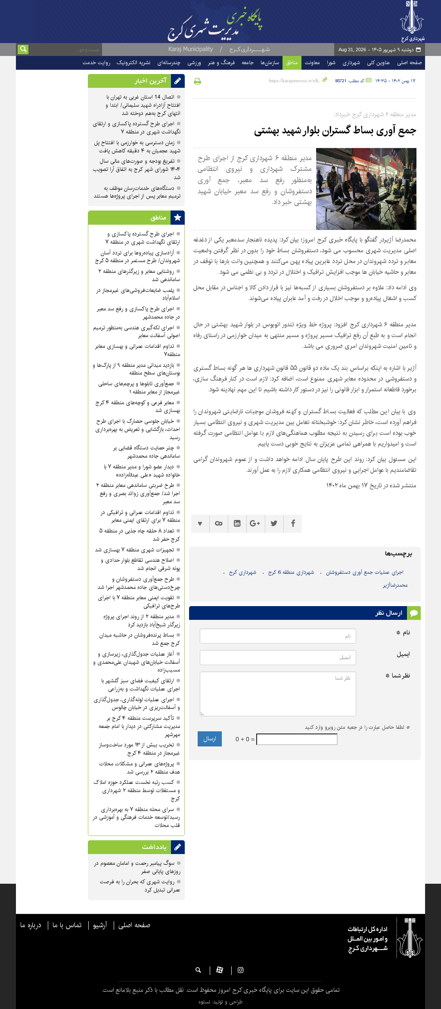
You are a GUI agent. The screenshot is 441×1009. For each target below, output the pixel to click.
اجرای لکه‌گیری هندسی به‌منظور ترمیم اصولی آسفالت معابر (136, 331)
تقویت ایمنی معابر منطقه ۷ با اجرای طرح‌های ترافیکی (139, 601)
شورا (331, 63)
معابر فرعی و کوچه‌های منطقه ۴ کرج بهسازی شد (138, 406)
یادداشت (154, 847)
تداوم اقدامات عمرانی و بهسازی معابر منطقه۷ (137, 350)
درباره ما (30, 925)
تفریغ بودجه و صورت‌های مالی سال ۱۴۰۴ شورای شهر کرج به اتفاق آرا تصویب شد (136, 169)
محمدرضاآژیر (395, 585)
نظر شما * (397, 676)
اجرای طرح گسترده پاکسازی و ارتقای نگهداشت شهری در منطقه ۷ (136, 127)
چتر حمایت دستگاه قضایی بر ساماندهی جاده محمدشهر (146, 452)
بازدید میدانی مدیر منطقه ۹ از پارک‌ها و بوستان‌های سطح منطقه (136, 369)
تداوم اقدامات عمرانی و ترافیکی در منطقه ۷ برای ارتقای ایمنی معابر (140, 516)
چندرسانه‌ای (168, 63)
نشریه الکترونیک (133, 63)
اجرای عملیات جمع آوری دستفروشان (365, 572)
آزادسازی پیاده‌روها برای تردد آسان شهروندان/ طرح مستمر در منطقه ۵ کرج (137, 257)
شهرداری (351, 63)
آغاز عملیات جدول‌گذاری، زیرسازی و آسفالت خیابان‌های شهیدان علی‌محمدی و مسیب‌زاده (136, 662)
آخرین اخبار (150, 81)
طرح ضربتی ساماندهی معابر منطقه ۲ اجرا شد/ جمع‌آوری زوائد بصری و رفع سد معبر (138, 493)
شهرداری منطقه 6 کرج (291, 572)
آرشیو (100, 925)
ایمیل (403, 654)
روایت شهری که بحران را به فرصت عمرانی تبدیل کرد (140, 885)
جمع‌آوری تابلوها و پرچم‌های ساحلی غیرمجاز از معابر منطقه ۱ (139, 387)
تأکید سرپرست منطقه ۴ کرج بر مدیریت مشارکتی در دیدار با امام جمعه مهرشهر (139, 726)
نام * (403, 633)
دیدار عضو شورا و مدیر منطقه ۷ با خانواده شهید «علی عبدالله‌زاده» (142, 471)
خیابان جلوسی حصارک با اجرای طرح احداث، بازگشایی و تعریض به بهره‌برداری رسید (137, 429)
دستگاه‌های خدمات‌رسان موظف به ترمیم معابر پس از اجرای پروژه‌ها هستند (137, 192)
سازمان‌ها (270, 63)
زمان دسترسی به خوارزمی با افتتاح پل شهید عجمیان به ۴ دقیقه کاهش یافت (137, 146)
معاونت (312, 63)
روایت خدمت (96, 63)
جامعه (248, 63)
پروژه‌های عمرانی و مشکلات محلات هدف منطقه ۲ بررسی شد (139, 768)
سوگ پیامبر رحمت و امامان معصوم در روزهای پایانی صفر (137, 867)
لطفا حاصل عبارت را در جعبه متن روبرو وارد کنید (357, 727)
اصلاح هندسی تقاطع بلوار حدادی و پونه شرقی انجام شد (140, 564)
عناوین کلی (378, 63)
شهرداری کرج (242, 572)
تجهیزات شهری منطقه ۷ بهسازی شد (134, 549)
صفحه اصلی (409, 63)
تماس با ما (67, 925)
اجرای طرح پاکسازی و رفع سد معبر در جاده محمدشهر (138, 313)
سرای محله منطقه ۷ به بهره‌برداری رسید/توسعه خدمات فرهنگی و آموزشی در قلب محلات (136, 817)
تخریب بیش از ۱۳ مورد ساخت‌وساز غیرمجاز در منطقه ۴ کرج (139, 749)
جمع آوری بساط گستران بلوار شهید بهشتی (335, 130)
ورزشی (194, 63)
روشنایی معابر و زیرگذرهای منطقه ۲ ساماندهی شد (139, 275)
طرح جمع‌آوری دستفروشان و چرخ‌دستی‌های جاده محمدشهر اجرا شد (139, 583)
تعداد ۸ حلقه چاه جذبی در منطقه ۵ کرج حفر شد (139, 535)
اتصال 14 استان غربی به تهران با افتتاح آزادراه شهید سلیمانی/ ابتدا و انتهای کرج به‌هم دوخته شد (143, 105)
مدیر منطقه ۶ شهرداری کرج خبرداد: (375, 114)
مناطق (292, 63)
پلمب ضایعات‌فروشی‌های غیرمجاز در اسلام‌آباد (138, 294)
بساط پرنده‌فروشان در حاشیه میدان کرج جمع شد (139, 639)
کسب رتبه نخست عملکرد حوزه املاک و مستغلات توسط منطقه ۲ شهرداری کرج (136, 790)
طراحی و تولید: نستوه (220, 1002)
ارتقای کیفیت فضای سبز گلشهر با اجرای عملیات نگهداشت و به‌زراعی (140, 684)
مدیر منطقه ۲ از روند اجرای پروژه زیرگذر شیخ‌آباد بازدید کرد (141, 620)
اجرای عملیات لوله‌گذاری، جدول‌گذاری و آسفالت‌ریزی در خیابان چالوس (136, 703)
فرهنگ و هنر (221, 63)
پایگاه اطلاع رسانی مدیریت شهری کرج (221, 21)
